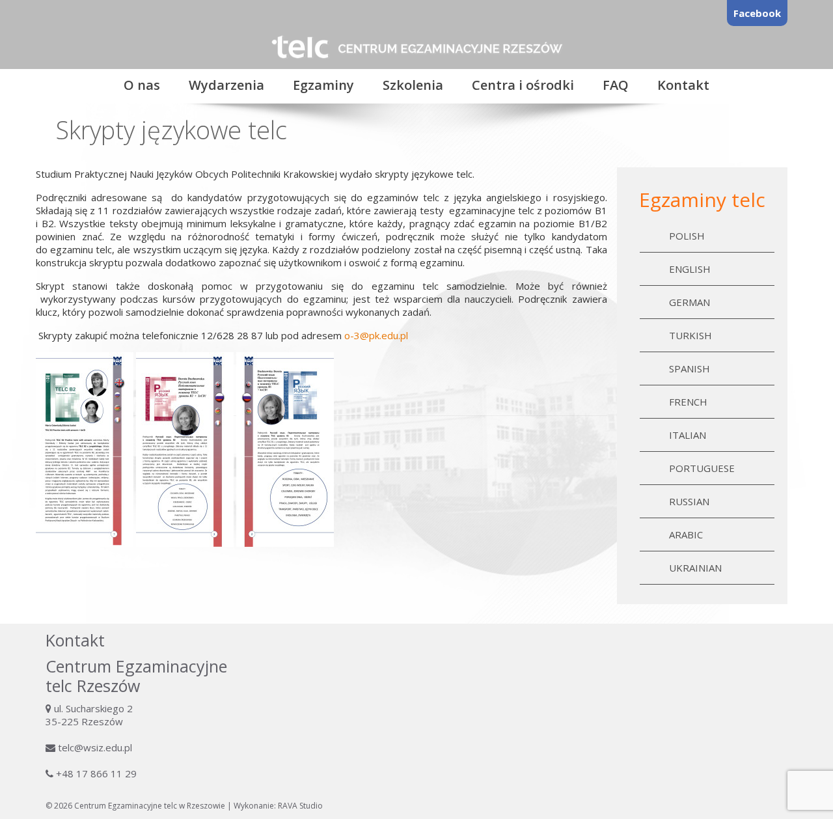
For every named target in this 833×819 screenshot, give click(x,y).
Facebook (757, 13)
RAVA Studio (300, 805)
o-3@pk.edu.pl (376, 335)
